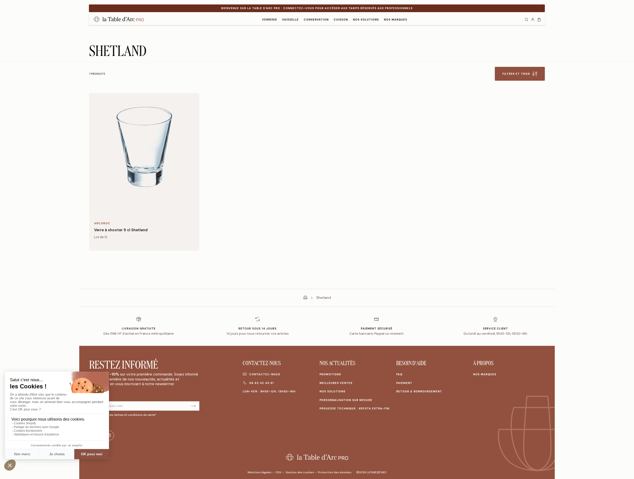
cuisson (341, 19)
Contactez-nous (264, 374)
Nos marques (484, 374)
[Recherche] (526, 19)
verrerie (269, 19)
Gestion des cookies (300, 472)
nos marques (395, 19)
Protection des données (334, 472)
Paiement (404, 383)
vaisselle (290, 19)
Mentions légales (260, 472)
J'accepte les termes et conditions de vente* (125, 415)
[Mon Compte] (533, 19)
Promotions (330, 374)
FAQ (399, 374)
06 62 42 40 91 (261, 383)
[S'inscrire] (193, 406)
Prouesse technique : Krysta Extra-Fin (354, 408)
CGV (278, 472)
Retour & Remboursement (419, 391)
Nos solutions (366, 19)
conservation (316, 19)
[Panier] (539, 19)
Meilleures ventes (335, 383)
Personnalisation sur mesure (345, 400)
